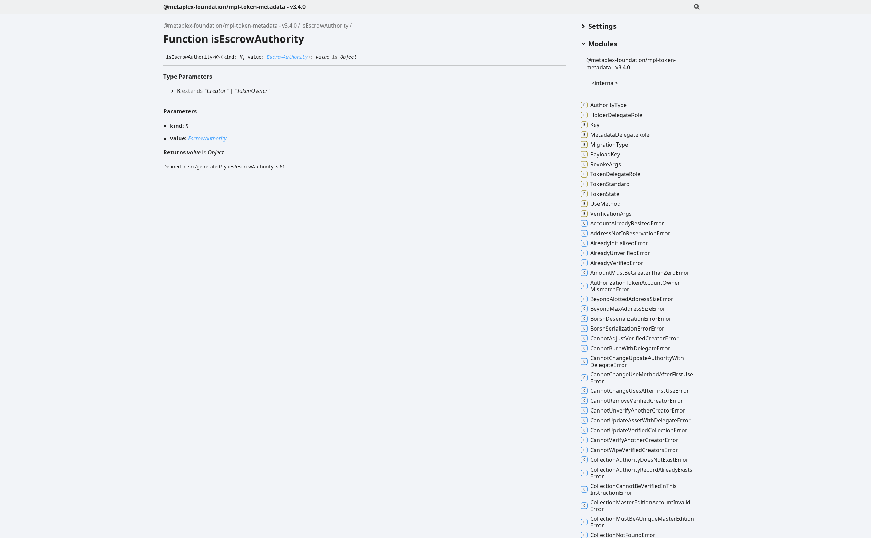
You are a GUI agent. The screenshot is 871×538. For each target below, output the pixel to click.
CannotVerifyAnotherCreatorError (634, 440)
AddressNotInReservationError (630, 233)
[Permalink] (361, 57)
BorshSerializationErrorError (627, 328)
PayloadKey (605, 154)
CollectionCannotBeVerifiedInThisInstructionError (633, 489)
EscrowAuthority (287, 57)
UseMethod (605, 203)
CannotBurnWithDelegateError (630, 348)
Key (594, 124)
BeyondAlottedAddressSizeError (631, 299)
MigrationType (609, 144)
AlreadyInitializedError (619, 243)
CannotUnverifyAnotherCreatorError (637, 410)
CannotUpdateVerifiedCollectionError (638, 430)
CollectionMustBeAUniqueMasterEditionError (642, 522)
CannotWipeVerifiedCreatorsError (634, 450)
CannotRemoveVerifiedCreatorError (636, 400)
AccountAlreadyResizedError (627, 223)
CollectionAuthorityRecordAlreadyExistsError (641, 473)
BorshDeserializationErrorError (630, 318)
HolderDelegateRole (616, 115)
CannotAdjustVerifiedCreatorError (634, 338)
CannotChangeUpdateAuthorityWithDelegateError (637, 361)
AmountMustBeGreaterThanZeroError (639, 272)
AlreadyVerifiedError (616, 262)
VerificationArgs (611, 213)
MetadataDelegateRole (620, 134)
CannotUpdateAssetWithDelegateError (640, 420)
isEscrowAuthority (324, 25)
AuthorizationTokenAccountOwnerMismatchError (635, 286)
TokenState (604, 193)
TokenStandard (610, 184)
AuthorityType (608, 105)
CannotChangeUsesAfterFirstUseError (639, 390)
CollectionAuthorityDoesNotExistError (639, 459)
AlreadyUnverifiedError (620, 253)
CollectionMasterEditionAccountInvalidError (640, 505)
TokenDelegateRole (615, 174)
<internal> (605, 83)
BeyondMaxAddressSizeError (627, 308)
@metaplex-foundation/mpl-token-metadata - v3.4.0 (234, 7)
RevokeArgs (605, 164)
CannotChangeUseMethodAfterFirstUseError (641, 378)
